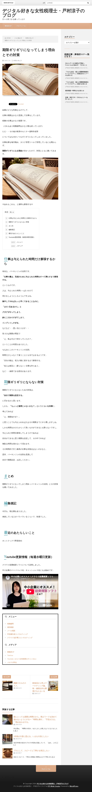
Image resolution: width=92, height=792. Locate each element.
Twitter (10, 655)
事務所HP (8, 26)
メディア (17, 246)
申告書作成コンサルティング (17, 634)
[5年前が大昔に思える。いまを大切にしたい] (7, 739)
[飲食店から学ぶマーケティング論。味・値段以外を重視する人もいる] (53, 686)
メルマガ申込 (12, 662)
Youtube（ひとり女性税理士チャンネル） (22, 659)
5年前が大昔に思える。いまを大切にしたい (31, 736)
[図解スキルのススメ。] (7, 686)
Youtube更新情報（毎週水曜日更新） (20, 237)
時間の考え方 (18, 60)
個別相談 (10, 627)
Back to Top (46, 769)
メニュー (17, 242)
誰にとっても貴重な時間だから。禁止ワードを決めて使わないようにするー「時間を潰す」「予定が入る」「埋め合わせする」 (35, 719)
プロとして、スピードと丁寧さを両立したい (31, 750)
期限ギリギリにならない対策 (17, 222)
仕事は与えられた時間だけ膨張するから (21, 218)
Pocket (21, 104)
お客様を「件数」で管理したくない (48, 3)
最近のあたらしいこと (15, 233)
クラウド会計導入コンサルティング (19, 638)
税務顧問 (10, 624)
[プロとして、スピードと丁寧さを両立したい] (7, 753)
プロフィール (21, 26)
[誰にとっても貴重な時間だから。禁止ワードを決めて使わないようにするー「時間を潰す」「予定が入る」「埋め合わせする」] (7, 719)
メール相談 (11, 631)
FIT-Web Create (54, 786)
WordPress (74, 786)
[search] (88, 2)
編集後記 (10, 229)
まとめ (9, 226)
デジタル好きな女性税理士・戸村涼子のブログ (43, 12)
